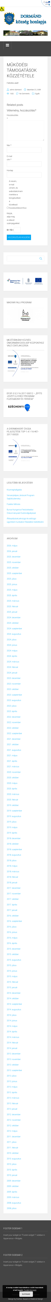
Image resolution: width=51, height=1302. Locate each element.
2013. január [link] (12, 1109)
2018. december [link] (14, 838)
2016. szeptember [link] (14, 921)
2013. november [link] (14, 1059)
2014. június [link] (12, 1020)
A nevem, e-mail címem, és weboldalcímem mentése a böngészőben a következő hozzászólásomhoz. (13, 194)
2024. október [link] (13, 623)
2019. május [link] (12, 827)
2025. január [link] (12, 612)
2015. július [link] (11, 965)
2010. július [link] (11, 1164)
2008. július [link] (11, 1208)
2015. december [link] (14, 949)
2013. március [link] (13, 1098)
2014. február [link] (12, 1043)
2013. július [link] (11, 1076)
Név (9, 145)
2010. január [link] (12, 1175)
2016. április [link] (12, 943)
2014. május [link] (12, 1026)
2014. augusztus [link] (14, 1009)
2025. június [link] (12, 584)
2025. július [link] (11, 579)
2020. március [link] (13, 794)
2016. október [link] (13, 916)
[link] (2, 9)
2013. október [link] (13, 1065)
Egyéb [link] (37, 94)
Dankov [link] (19, 1299)
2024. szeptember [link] (14, 628)
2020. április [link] (12, 789)
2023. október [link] (13, 689)
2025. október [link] (13, 568)
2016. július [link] (11, 927)
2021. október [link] (13, 744)
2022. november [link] (14, 722)
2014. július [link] (11, 1015)
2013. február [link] (12, 1103)
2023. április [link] (12, 711)
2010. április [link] (12, 1170)
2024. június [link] (12, 645)
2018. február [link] (12, 877)
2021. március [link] (13, 766)
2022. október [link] (13, 728)
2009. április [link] (12, 1192)
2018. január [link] (12, 882)
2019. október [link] (13, 805)
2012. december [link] (14, 1114)
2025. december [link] (14, 557)
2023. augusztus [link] (14, 700)
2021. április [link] (12, 761)
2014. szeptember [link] (14, 1004)
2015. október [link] (13, 954)
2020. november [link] (14, 772)
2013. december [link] (14, 1054)
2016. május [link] (12, 938)
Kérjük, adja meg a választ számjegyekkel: (11, 218)
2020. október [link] (13, 778)
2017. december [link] (14, 888)
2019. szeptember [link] (14, 811)
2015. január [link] (12, 987)
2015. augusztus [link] (14, 960)
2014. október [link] (13, 998)
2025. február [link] (12, 606)
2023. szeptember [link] (14, 695)
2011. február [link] (12, 1148)
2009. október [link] (13, 1186)
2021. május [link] (12, 755)
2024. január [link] (12, 673)
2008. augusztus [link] (14, 1203)
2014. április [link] (12, 1032)
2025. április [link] (12, 595)
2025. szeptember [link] (14, 573)
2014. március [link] (13, 1037)
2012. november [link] (14, 1120)
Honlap (10, 170)
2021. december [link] (14, 739)
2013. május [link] (12, 1087)
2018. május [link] (12, 866)
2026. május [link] (12, 546)
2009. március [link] (13, 1197)
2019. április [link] (12, 833)
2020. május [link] (12, 783)
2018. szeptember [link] (14, 849)
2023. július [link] (11, 706)
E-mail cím (9, 158)
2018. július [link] (11, 860)
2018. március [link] (13, 871)
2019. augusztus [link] (14, 816)
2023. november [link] (14, 684)
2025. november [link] (14, 562)
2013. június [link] (12, 1081)
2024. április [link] (12, 656)
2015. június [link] (12, 971)
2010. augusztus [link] (14, 1159)
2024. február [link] (12, 667)
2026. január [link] (12, 551)
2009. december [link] (14, 1181)
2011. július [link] (11, 1142)
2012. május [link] (12, 1131)
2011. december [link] (14, 1137)
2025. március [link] (13, 601)
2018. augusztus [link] (14, 855)
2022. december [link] (14, 717)
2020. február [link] (12, 800)
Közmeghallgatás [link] (14, 490)
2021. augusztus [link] (14, 750)
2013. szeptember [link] (14, 1070)
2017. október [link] (13, 899)
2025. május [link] (12, 590)
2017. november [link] (14, 894)
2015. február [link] (12, 982)
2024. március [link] (13, 662)
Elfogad (26, 1294)
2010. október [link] (13, 1153)
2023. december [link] (14, 678)
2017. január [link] (12, 910)
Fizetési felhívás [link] (13, 504)
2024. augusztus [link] (14, 634)
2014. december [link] (14, 993)
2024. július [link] (11, 640)
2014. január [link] (12, 1048)
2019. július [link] (11, 822)
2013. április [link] (12, 1092)
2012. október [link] (13, 1125)
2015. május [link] (12, 976)
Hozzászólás (11, 117)
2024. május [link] (12, 651)
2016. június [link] (12, 932)
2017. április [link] (12, 905)
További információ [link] (30, 1290)
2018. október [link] (13, 844)
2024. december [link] (14, 617)
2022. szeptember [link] (14, 733)
